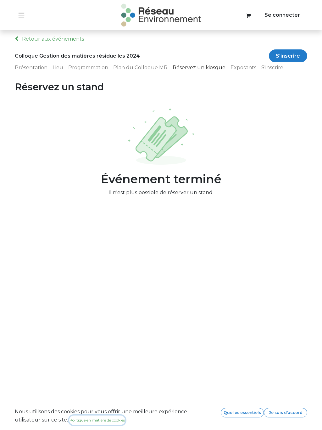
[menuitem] (34, 67)
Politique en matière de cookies (97, 420)
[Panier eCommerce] (248, 15)
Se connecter (282, 15)
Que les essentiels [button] (242, 412)
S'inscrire (288, 56)
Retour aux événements (52, 39)
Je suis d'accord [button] (286, 412)
